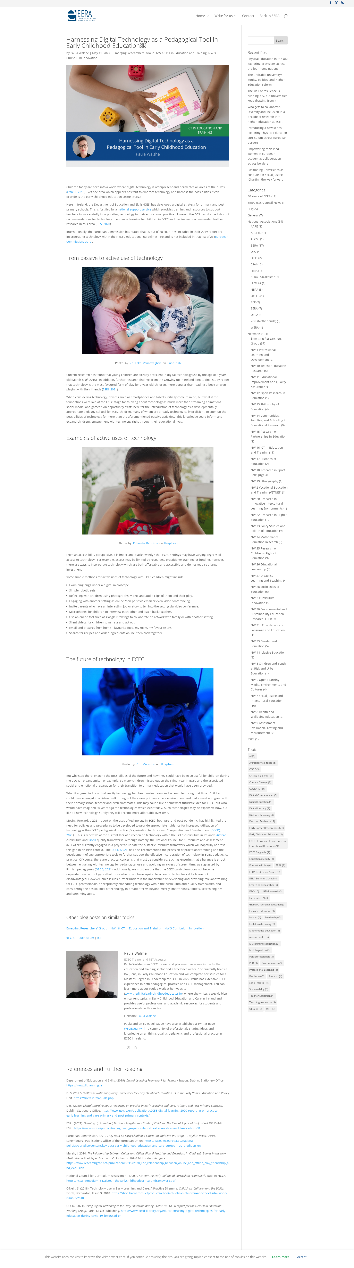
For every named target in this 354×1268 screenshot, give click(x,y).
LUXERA (256, 283)
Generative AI (259, 898)
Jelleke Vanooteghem (145, 363)
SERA (254, 308)
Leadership (273, 917)
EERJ (251, 209)
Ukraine (255, 1009)
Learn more (280, 1257)
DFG (253, 252)
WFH (270, 1009)
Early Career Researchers (266, 828)
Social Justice (259, 982)
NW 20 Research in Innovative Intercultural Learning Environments (267, 504)
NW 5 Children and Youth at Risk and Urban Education (268, 668)
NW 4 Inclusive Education (268, 652)
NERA (254, 289)
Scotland (275, 976)
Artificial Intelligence (262, 762)
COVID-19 (257, 788)
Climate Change (260, 782)
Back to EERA (269, 16)
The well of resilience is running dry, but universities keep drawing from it (267, 96)
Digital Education (260, 802)
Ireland (255, 917)
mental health (259, 937)
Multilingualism (259, 950)
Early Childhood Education (266, 834)
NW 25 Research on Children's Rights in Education (264, 553)
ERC (254, 891)
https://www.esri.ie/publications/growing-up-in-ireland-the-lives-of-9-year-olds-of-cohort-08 (137, 1128)
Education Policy (260, 865)
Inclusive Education (262, 911)
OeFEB (255, 296)
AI (252, 756)
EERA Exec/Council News (264, 203)
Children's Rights (260, 776)
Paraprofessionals (261, 956)
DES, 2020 (103, 224)
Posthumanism (272, 963)
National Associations (262, 221)
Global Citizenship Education (267, 904)
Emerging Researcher (263, 885)
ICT (99, 938)
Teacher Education (261, 995)
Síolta (92, 840)
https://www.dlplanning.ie (84, 1085)
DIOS (254, 258)
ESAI (254, 264)
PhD (253, 963)
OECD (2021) (119, 850)
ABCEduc (257, 233)
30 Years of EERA (259, 196)
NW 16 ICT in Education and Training (181, 53)
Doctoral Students (262, 821)
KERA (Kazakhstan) (263, 277)
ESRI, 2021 (110, 389)
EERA (280, 865)
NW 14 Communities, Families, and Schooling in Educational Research (269, 420)
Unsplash (174, 363)
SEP (253, 302)
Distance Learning (261, 815)
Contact (248, 16)
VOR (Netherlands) (263, 321)
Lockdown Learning (262, 924)
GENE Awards (273, 891)
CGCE (254, 769)
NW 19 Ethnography (264, 481)
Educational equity (261, 859)
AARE (254, 226)
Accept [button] (301, 1257)
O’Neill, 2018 (75, 192)
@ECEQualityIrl (134, 1028)
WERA (255, 327)
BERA (254, 245)
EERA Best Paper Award (264, 872)
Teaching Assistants (262, 1002)
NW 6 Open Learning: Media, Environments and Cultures (268, 684)
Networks (254, 334)
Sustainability (258, 989)
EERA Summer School (263, 878)
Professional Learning (263, 969)
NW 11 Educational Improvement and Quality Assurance (268, 382)
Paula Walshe (79, 53)
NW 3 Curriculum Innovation (184, 928)
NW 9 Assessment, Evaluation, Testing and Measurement (267, 728)
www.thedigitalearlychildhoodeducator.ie (153, 993)
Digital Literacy (259, 808)
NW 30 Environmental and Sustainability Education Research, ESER (269, 614)
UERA (254, 315)
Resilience (256, 976)
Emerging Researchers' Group (133, 53)
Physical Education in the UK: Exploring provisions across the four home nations (268, 64)
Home (200, 16)
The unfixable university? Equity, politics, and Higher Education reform (266, 79)
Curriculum (86, 938)
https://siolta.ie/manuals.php (94, 1098)
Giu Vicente (145, 764)
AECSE (255, 239)
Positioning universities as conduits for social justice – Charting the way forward (266, 175)
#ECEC (70, 938)
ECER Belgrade (259, 852)
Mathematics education (264, 930)
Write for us (223, 16)
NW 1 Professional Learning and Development (263, 355)
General (253, 215)
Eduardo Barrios (145, 543)
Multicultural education (264, 943)
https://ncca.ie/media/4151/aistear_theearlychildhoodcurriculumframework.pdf (120, 1181)
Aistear (221, 835)
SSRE (251, 739)
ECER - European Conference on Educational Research (267, 843)
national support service (134, 209)
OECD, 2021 (104, 869)
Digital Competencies (263, 795)
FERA (254, 271)
